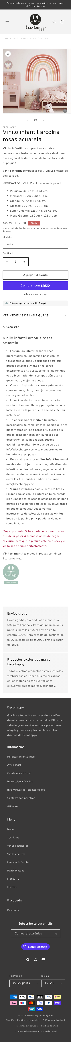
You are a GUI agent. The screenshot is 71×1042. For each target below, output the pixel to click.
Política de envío (49, 1025)
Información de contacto (30, 1031)
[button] (7, 22)
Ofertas (12, 887)
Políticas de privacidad (21, 756)
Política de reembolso (28, 1020)
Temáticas (13, 837)
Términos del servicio (27, 1025)
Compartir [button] (12, 327)
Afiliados (12, 806)
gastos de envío (34, 228)
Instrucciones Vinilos (20, 781)
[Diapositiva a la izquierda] (27, 120)
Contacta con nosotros (21, 798)
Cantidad (8, 253)
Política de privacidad (54, 1020)
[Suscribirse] (56, 933)
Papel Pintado (16, 870)
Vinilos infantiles (21, 38)
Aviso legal (14, 765)
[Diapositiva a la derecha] (44, 120)
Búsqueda (13, 910)
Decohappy (32, 1015)
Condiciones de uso (19, 773)
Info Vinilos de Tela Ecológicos (26, 789)
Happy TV (13, 879)
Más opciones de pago (35, 294)
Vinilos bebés (40, 38)
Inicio (10, 829)
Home (7, 38)
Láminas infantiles (18, 862)
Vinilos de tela (16, 854)
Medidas (7, 237)
